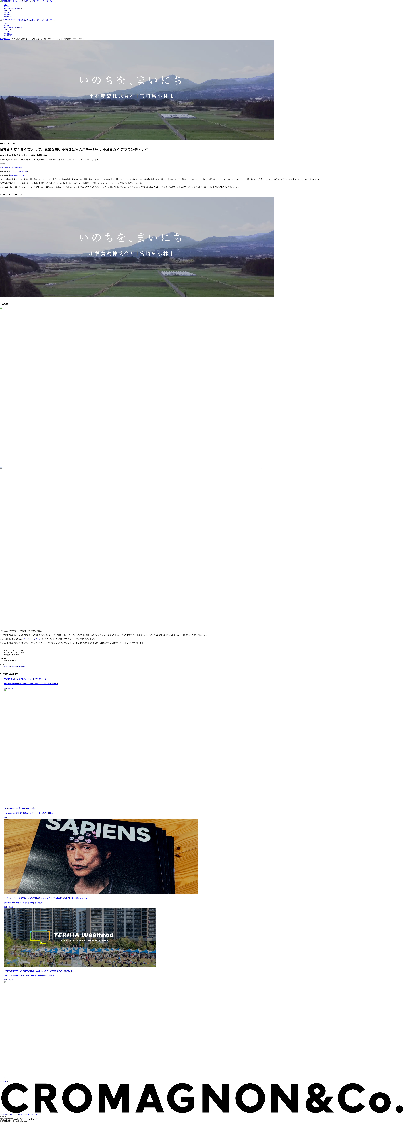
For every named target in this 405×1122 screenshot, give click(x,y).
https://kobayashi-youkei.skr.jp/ (14, 666)
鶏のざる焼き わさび (18, 175)
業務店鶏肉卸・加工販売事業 (11, 167)
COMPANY (4, 1115)
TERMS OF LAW (31, 1115)
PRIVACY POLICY (17, 1115)
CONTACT (8, 16)
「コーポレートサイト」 (31, 639)
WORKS (7, 12)
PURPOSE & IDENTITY (13, 8)
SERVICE (7, 10)
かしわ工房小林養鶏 (19, 171)
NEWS (6, 7)
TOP (5, 5)
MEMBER (8, 14)
